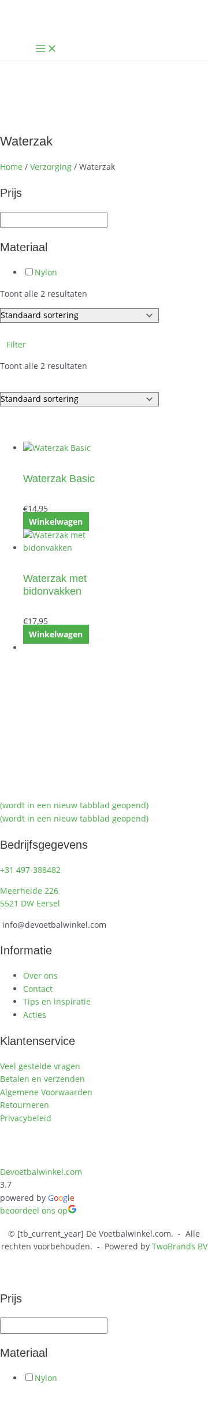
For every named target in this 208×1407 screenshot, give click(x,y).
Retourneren (24, 1104)
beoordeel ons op (34, 1210)
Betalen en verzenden (42, 1078)
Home (11, 166)
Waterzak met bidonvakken (55, 584)
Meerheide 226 (29, 890)
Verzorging (51, 166)
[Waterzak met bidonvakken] (66, 542)
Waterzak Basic (59, 478)
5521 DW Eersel (30, 903)
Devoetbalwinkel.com (41, 1171)
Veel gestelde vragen (40, 1066)
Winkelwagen (56, 521)
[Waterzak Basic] (66, 448)
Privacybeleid (25, 1118)
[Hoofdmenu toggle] (46, 49)
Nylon (46, 272)
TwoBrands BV (179, 1246)
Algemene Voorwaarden (46, 1092)
